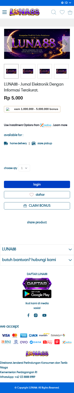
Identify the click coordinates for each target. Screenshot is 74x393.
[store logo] (24, 12)
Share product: (37, 222)
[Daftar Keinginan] (62, 12)
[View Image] (11, 71)
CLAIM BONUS (40, 205)
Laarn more (60, 125)
